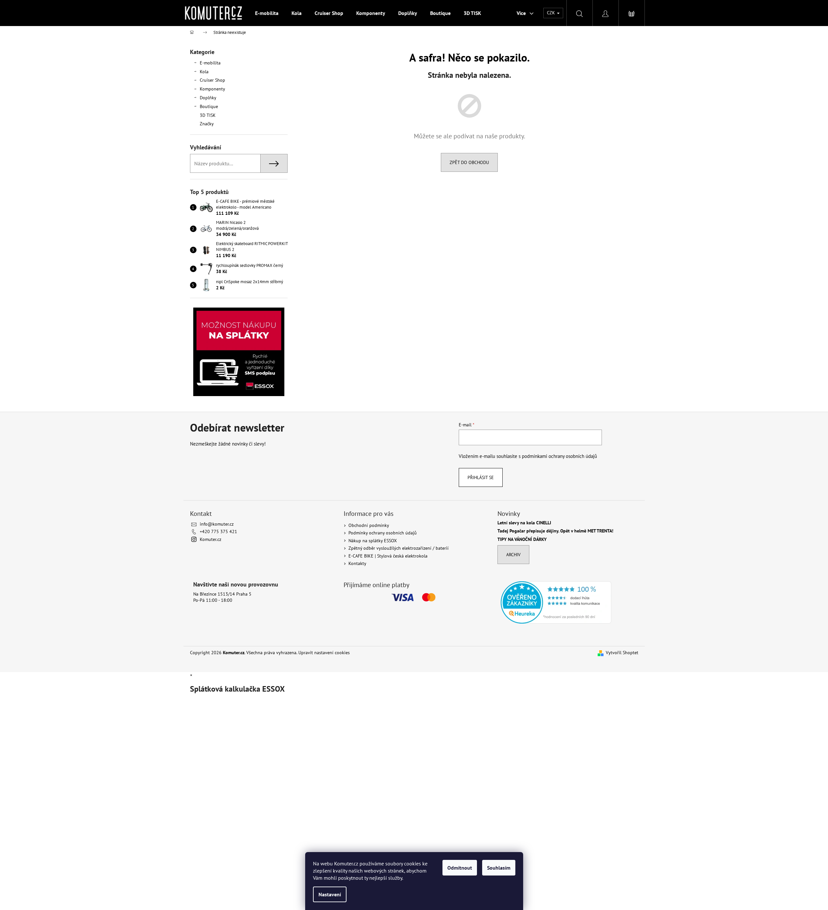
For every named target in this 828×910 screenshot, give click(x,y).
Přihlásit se (481, 477)
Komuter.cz (210, 539)
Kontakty (357, 563)
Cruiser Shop (212, 80)
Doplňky (208, 98)
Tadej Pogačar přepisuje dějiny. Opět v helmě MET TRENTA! (555, 531)
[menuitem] (267, 13)
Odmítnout (459, 867)
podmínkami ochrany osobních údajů (559, 456)
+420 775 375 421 (218, 531)
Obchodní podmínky (368, 525)
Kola (204, 72)
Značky (207, 124)
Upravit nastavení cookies (324, 652)
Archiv (513, 555)
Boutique (209, 106)
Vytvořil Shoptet (622, 652)
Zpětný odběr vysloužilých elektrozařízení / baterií (398, 548)
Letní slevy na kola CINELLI (524, 522)
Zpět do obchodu (469, 162)
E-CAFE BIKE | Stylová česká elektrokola (388, 556)
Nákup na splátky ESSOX (372, 541)
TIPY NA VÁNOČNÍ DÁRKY (522, 539)
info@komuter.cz (217, 524)
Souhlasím (498, 867)
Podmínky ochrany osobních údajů (382, 533)
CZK (551, 13)
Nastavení (330, 894)
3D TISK (208, 115)
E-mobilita (210, 63)
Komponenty (212, 89)
